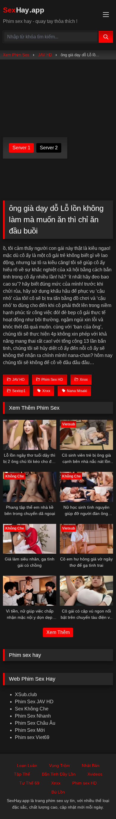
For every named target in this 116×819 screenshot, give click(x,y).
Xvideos (94, 774)
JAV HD (45, 55)
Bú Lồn (58, 792)
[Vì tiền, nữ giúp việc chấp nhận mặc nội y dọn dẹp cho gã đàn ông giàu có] (29, 591)
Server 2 (49, 147)
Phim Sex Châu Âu (35, 723)
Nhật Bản (90, 765)
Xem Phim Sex (16, 55)
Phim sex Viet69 (32, 737)
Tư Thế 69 (29, 783)
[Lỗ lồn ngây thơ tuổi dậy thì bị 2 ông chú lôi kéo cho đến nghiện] (29, 435)
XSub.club (26, 694)
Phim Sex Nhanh (33, 715)
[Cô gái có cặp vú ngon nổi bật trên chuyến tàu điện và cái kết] (86, 591)
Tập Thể (22, 774)
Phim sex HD (84, 783)
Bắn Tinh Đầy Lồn (59, 774)
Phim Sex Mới (30, 730)
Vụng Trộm (59, 765)
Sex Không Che (31, 708)
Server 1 (21, 147)
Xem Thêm (58, 632)
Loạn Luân (27, 765)
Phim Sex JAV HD (34, 701)
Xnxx (55, 783)
